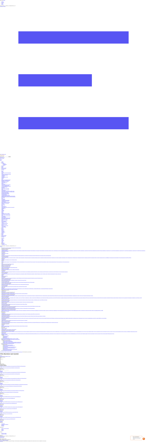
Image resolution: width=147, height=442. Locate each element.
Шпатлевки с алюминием (33, 288)
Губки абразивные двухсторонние (35, 250)
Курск (2, 3)
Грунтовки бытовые (4, 329)
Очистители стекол (49, 318)
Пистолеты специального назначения (105, 297)
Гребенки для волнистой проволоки (19, 295)
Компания (3, 230)
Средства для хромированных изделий (90, 318)
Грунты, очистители (4, 267)
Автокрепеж (3, 252)
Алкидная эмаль (12, 255)
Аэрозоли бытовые (13, 329)
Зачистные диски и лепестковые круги (54, 250)
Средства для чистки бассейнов (116, 331)
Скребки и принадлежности (69, 318)
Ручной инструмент (4, 303)
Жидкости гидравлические (17, 322)
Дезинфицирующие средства (14, 333)
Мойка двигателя (11, 318)
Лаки (2, 263)
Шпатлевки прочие (27, 288)
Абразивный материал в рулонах (6, 250)
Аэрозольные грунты (64, 257)
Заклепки (3, 253)
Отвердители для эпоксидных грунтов (50, 271)
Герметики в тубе (4, 259)
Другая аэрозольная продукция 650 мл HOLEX (125, 257)
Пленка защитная (24, 286)
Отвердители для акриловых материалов (7, 271)
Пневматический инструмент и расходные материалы (9, 293)
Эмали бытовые (9, 329)
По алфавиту (6, 356)
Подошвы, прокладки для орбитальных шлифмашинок (50, 310)
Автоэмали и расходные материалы (6, 174)
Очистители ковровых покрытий (27, 331)
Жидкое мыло (3, 331)
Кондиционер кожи (32, 333)
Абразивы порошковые (22, 250)
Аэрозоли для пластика (10, 257)
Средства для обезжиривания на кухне (78, 331)
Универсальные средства (134, 331)
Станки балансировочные (31, 308)
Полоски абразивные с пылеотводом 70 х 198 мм (132, 250)
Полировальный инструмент (5, 301)
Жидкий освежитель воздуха (22, 333)
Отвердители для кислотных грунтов (17, 271)
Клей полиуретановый (10, 267)
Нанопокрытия (16, 318)
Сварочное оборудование (87, 295)
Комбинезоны (3, 284)
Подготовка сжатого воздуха (5, 299)
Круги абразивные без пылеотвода (63, 250)
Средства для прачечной (97, 331)
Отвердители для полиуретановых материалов (61, 271)
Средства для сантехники (103, 331)
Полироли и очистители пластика (56, 318)
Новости (4, 165)
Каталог (1, 246)
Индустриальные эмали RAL (31, 255)
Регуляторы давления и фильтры (114, 297)
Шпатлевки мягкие (15, 288)
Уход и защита (97, 318)
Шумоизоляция (32, 282)
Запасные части (4, 291)
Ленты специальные (19, 286)
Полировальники (4, 269)
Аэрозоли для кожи (4, 257)
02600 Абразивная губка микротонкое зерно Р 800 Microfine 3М (8, 403)
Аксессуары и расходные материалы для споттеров (8, 295)
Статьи (2, 166)
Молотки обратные (54, 295)
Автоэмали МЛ (4, 255)
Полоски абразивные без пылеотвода (95, 250)
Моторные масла (38, 322)
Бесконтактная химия (4, 318)
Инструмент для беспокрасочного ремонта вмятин (45, 295)
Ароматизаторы (4, 319)
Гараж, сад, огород (4, 328)
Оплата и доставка (4, 433)
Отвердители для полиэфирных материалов (28, 271)
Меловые (15, 320)
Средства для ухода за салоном (42, 318)
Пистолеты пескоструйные (89, 297)
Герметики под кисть (9, 259)
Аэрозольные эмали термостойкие (114, 257)
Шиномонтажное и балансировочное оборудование (8, 307)
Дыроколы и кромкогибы (35, 295)
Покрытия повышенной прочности (25, 282)
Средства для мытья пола (62, 331)
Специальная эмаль (48, 255)
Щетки (26, 304)
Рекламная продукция (4, 220)
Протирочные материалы (42, 331)
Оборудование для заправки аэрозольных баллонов (63, 297)
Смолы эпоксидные (23, 280)
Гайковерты (3, 306)
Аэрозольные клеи (69, 257)
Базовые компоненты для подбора (23, 255)
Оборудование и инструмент (5, 189)
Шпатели (24, 304)
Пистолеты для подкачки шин (21, 306)
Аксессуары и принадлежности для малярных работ (8, 297)
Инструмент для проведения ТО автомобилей (11, 306)
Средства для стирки (109, 331)
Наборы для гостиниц (15, 331)
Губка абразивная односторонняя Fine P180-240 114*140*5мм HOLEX (9, 392)
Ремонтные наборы (6, 280)
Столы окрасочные (125, 297)
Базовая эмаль (16, 255)
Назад (2, 171)
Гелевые (3, 320)
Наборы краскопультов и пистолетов (51, 297)
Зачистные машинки (16, 310)
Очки (11, 284)
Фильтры (3, 325)
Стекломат (16, 280)
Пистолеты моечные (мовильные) (81, 297)
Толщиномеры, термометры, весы (132, 297)
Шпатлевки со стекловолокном (41, 288)
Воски (8, 318)
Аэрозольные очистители (80, 257)
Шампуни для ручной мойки (102, 318)
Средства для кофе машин (55, 331)
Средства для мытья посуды (69, 331)
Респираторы (27, 284)
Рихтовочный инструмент (19, 304)
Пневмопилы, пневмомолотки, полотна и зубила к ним (76, 295)
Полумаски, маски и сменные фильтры (20, 284)
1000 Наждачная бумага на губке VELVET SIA (6, 413)
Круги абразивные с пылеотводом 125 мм (73, 250)
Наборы (14, 267)
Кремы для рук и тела (38, 333)
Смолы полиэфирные (11, 280)
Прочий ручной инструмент (12, 304)
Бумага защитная (4, 286)
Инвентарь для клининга (8, 331)
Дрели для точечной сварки (28, 295)
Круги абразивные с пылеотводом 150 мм (84, 250)
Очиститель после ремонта (35, 331)
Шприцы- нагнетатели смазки (36, 306)
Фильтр (1, 355)
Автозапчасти (3, 313)
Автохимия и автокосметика (5, 317)
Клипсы (5, 253)
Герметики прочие (14, 259)
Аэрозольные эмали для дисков (95, 257)
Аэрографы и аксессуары (18, 297)
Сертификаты (5, 164)
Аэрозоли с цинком (15, 257)
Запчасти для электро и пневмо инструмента (7, 310)
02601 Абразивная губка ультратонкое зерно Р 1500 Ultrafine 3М (8, 408)
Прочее (7, 253)
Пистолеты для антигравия (73, 297)
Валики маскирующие (9, 286)
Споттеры (91, 295)
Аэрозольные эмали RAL (87, 257)
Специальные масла (43, 322)
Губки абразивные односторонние (44, 250)
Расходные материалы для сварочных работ (63, 295)
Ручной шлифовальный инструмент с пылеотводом (78, 310)
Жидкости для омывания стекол (25, 322)
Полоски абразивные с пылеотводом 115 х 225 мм (106, 250)
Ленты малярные (14, 286)
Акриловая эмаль (8, 255)
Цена (0, 357)
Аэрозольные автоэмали (27, 257)
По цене (9, 356)
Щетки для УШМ (100, 310)
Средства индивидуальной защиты (6, 283)
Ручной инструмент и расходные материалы (21, 293)
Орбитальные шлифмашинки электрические (37, 310)
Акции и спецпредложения (5, 428)
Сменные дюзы (121, 297)
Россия (2, 4)
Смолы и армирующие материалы (6, 279)
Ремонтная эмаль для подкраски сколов (40, 255)
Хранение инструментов (5, 304)
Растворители (3, 277)
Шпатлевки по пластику (22, 288)
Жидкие (5, 320)
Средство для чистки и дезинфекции (125, 331)
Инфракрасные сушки (40, 297)
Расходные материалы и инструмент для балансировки (20, 308)
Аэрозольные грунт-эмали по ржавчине (56, 257)
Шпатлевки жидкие (10, 288)
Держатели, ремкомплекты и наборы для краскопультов (29, 297)
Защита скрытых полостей (17, 282)
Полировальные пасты (9, 269)
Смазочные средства (75, 318)
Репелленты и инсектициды (49, 333)
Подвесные (22, 320)
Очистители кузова (35, 318)
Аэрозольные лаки (74, 257)
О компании (3, 423)
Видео (2, 167)
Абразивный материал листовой (14, 250)
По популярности (2, 356)
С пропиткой (25, 320)
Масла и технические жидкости (6, 321)
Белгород (3, 2)
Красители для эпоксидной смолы (6, 265)
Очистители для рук (8, 284)
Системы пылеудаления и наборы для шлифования (91, 310)
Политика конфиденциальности (4, 440)
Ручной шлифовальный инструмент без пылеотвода (64, 310)
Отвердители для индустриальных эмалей (39, 271)
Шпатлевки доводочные (5, 288)
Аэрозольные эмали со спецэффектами (104, 257)
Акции (2, 161)
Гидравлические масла (4, 322)
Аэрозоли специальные (21, 257)
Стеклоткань (19, 280)
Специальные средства (82, 318)
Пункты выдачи (4, 168)
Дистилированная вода (11, 322)
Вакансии (4, 163)
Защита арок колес (7, 282)
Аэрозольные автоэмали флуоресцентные (45, 257)
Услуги (2, 162)
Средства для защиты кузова (5, 281)
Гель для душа (8, 333)
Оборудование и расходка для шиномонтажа (7, 308)
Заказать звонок (2, 158)
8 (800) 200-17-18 (2, 157)
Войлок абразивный (27, 250)
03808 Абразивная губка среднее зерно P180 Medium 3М (7, 398)
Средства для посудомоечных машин (88, 331)
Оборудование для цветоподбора (6, 215)
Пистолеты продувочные (96, 297)
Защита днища (12, 282)
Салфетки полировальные (15, 269)
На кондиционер (18, 320)
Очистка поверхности (4, 273)
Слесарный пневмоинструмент (6, 305)
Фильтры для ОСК (139, 297)
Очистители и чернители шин (29, 318)
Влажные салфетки (4, 333)
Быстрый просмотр (2, 366)
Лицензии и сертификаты (5, 424)
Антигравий (3, 282)
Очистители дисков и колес (21, 318)
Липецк (4, 0)
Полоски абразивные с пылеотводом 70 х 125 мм (119, 250)
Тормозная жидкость (48, 322)
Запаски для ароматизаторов (10, 320)
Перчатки (13, 284)
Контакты (3, 169)
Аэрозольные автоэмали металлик (35, 257)
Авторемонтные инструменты (5, 315)
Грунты (2, 261)
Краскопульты (44, 297)
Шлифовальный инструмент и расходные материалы (8, 309)
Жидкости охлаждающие (32, 322)
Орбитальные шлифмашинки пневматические (25, 310)
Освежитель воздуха (20, 331)
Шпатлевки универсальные (49, 288)
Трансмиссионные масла (55, 322)
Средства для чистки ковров (103, 333)
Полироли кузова (63, 318)
